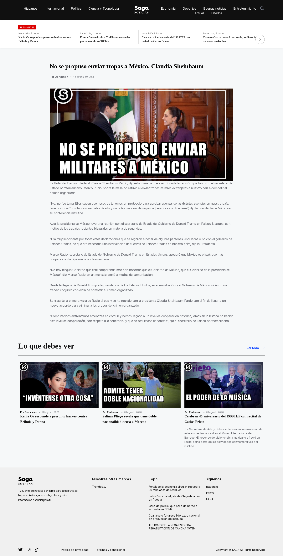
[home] (141, 9)
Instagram (212, 486)
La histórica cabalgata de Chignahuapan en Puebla (174, 498)
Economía (168, 8)
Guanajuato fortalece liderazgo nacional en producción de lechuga (174, 517)
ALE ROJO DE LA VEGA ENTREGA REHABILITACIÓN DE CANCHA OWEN (172, 526)
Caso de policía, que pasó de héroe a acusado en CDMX (173, 507)
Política (76, 8)
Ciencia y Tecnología (104, 8)
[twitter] (28, 549)
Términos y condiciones (110, 549)
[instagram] (20, 549)
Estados (216, 13)
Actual (199, 13)
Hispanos (30, 8)
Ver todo (252, 348)
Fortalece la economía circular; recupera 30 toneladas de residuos (174, 488)
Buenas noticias (214, 8)
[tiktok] (36, 549)
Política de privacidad (75, 549)
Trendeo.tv (99, 486)
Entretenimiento (244, 8)
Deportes (189, 8)
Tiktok (210, 499)
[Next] (260, 39)
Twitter (210, 493)
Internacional (54, 8)
